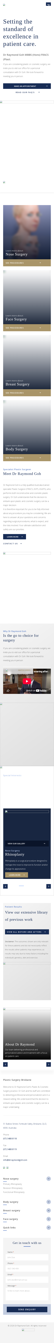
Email (10, 1274)
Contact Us (10, 543)
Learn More (12, 536)
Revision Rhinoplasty (13, 1188)
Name (11, 1252)
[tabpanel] (27, 843)
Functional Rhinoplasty (14, 1192)
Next (48, 886)
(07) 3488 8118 (10, 1138)
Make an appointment (25, 86)
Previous (5, 886)
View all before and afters (24, 932)
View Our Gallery (16, 843)
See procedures (15, 263)
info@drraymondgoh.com (15, 1160)
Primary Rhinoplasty (12, 1184)
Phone (11, 1263)
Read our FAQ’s (25, 92)
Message (12, 1286)
